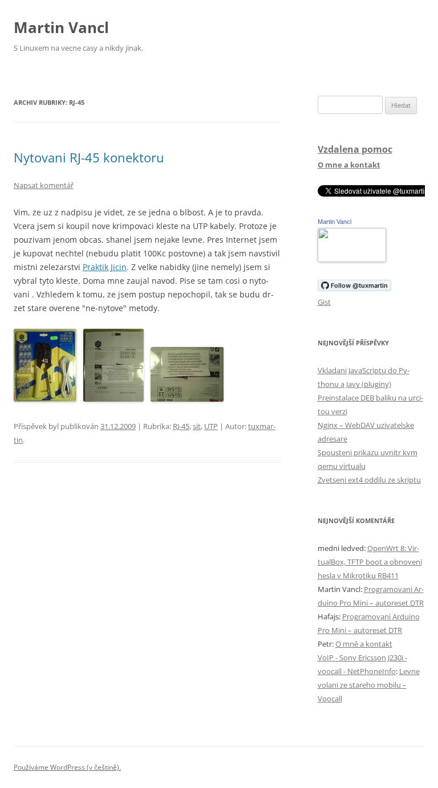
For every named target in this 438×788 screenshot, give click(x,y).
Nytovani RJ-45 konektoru (89, 157)
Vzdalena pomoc (355, 149)
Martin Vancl (61, 27)
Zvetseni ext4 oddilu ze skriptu (369, 480)
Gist (324, 302)
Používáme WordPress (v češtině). (67, 767)
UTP (211, 426)
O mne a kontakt (349, 165)
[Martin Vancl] (352, 259)
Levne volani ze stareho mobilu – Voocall (369, 685)
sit (197, 426)
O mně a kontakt (363, 644)
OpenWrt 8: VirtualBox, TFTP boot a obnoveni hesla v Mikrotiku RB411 (370, 562)
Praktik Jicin (105, 267)
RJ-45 (181, 426)
